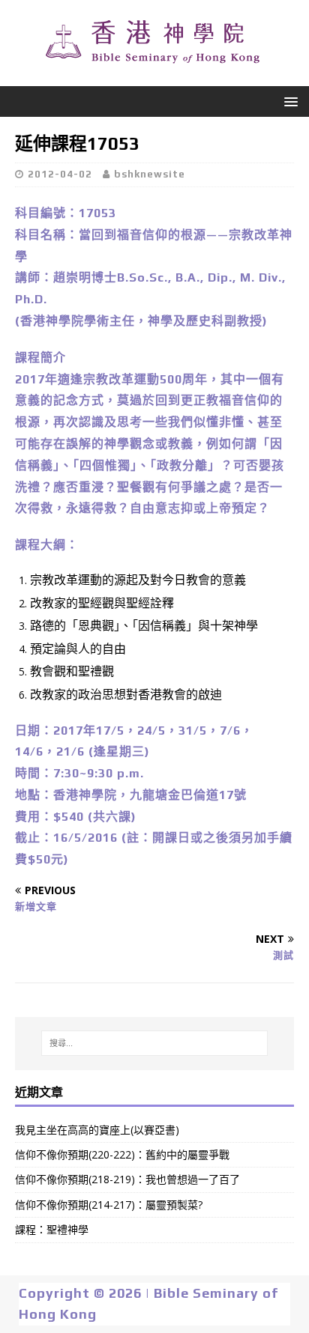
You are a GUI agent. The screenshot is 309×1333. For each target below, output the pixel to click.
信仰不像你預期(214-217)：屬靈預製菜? (108, 1204)
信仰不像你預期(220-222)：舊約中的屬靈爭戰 (122, 1154)
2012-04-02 (60, 174)
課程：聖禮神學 (51, 1229)
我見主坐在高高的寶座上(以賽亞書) (97, 1130)
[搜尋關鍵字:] (154, 1043)
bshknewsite (149, 174)
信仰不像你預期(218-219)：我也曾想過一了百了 (127, 1179)
